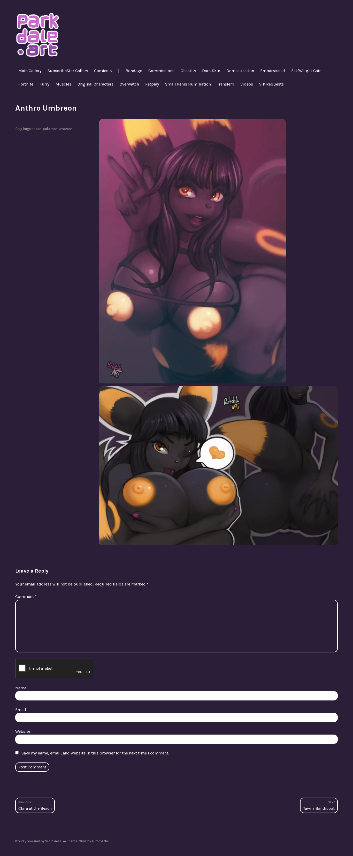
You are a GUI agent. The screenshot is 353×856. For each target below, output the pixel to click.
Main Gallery (29, 70)
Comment (26, 596)
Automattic (100, 841)
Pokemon (50, 129)
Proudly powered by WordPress (38, 841)
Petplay (152, 84)
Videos (246, 84)
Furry (44, 84)
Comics (101, 70)
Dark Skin (211, 70)
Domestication (240, 70)
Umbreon (66, 129)
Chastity (188, 70)
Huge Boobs (32, 129)
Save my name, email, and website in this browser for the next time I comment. (95, 753)
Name (20, 687)
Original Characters (95, 84)
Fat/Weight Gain (306, 70)
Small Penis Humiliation (188, 84)
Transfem (225, 84)
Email (20, 709)
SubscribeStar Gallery (68, 70)
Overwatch (129, 84)
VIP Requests (271, 84)
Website (22, 731)
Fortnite (25, 84)
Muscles (63, 84)
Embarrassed (272, 70)
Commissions (161, 70)
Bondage (134, 70)
